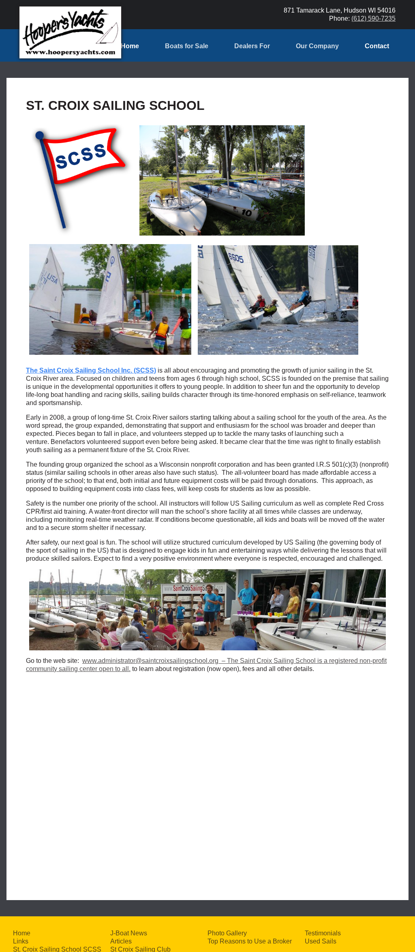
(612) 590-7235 (373, 18)
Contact (377, 46)
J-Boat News (128, 933)
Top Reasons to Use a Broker (250, 941)
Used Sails (320, 941)
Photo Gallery (227, 933)
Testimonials (323, 933)
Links (20, 941)
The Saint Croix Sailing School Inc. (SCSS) (91, 370)
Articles (121, 941)
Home (130, 46)
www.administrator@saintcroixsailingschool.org (150, 660)
